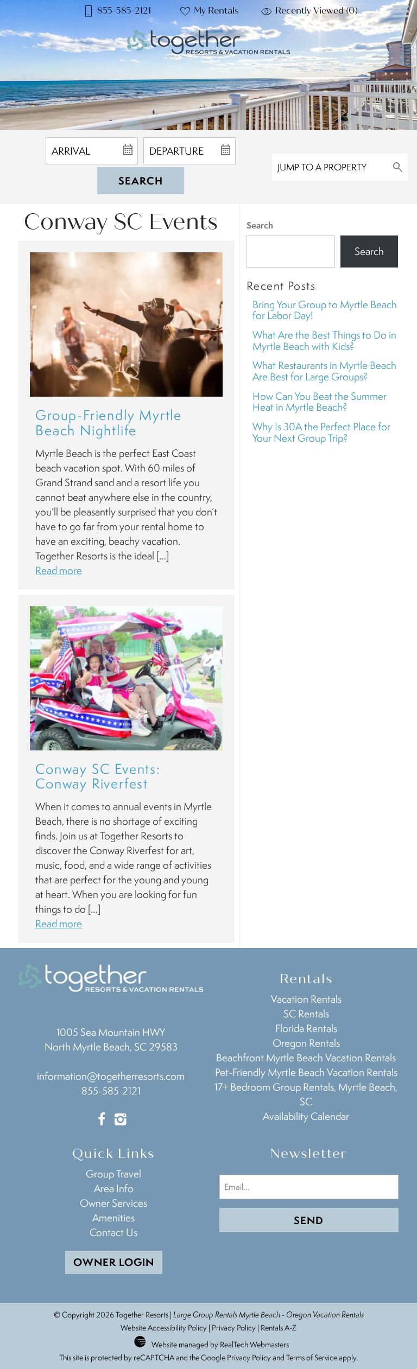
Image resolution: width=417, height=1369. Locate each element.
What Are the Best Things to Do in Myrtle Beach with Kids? (324, 340)
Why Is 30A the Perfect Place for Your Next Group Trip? (321, 432)
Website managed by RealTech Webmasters (220, 1344)
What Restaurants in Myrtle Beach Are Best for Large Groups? (324, 371)
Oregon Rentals (306, 1042)
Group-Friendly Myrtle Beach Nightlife (108, 422)
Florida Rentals (306, 1028)
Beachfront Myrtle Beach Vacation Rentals (306, 1057)
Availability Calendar (306, 1116)
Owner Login (113, 1262)
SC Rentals (306, 1013)
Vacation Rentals (306, 998)
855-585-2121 (111, 1090)
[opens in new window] (101, 1120)
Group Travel (113, 1173)
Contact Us (113, 1232)
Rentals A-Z (278, 1327)
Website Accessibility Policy (164, 1327)
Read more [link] (58, 570)
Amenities (113, 1217)
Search (140, 181)
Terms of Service (311, 1357)
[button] (400, 32)
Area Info (114, 1188)
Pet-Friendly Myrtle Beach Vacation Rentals (306, 1072)
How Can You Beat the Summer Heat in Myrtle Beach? (319, 402)
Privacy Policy (234, 1327)
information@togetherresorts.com (111, 1076)
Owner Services (113, 1202)
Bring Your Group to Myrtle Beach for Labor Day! (324, 310)
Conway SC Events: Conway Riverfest (98, 776)
